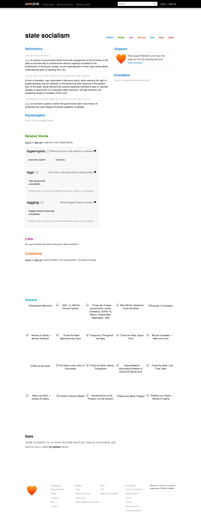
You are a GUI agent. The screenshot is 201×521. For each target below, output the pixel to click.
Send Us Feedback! (134, 489)
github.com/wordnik (109, 493)
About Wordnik (57, 489)
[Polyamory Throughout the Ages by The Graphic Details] (100, 336)
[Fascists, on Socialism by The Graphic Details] (161, 305)
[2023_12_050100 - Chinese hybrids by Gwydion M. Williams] (70, 306)
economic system (37, 159)
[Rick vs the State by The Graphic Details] (40, 365)
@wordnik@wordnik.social (87, 501)
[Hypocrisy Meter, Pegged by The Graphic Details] (130, 395)
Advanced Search (133, 510)
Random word (83, 4)
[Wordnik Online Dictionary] (32, 3)
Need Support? (132, 493)
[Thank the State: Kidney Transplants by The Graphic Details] (100, 366)
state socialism (135, 62)
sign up (38, 142)
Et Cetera (130, 485)
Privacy (129, 501)
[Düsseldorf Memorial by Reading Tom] (40, 305)
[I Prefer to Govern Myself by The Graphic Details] (70, 395)
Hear (161, 37)
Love (171, 37)
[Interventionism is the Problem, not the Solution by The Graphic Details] (100, 396)
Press (53, 493)
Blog (78, 489)
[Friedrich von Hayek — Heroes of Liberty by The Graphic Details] (161, 396)
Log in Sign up (168, 3)
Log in (28, 142)
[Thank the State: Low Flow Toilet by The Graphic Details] (161, 366)
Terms (128, 497)
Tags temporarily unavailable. (36, 182)
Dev (102, 485)
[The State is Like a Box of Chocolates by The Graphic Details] (70, 366)
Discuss (141, 37)
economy (60, 159)
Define (109, 37)
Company (55, 485)
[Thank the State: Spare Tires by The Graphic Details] (131, 336)
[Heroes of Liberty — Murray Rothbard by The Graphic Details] (40, 336)
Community (48, 4)
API (102, 489)
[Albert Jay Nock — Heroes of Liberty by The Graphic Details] (40, 396)
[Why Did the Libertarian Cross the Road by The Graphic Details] (131, 306)
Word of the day (65, 4)
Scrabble (55, 446)
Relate (121, 37)
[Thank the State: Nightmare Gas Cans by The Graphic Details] (70, 336)
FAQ (53, 501)
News (78, 485)
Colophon (55, 497)
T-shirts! (54, 506)
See (152, 37)
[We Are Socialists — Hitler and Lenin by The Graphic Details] (161, 336)
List (131, 37)
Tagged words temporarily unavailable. (41, 212)
